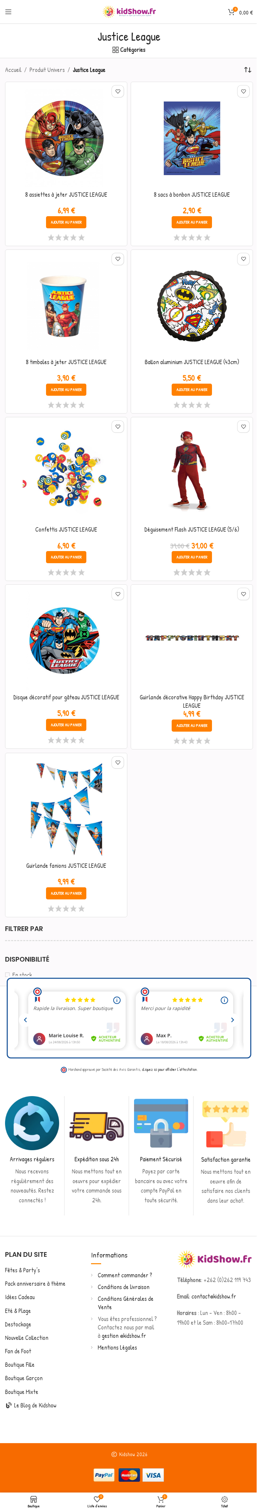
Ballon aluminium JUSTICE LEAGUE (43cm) (192, 362)
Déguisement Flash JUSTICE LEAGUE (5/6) (191, 529)
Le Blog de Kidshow (34, 1405)
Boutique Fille (20, 1364)
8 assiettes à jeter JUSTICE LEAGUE (66, 194)
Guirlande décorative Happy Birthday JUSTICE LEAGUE (192, 701)
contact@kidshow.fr (213, 1296)
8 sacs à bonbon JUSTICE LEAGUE (192, 194)
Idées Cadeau (20, 1297)
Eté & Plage (18, 1311)
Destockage (18, 1324)
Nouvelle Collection (26, 1337)
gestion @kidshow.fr (124, 1335)
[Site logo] (129, 11)
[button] (66, 222)
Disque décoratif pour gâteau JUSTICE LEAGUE (66, 697)
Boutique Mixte (21, 1392)
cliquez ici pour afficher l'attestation (169, 1069)
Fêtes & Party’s (22, 1270)
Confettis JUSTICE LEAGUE (66, 529)
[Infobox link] (32, 1150)
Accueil (13, 70)
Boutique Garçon (24, 1378)
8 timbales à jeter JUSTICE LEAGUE (66, 362)
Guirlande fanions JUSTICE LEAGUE (66, 865)
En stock (22, 975)
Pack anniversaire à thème (35, 1283)
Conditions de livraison (123, 1287)
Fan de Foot (18, 1351)
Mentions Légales (117, 1347)
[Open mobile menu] (8, 11)
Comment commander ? (125, 1275)
